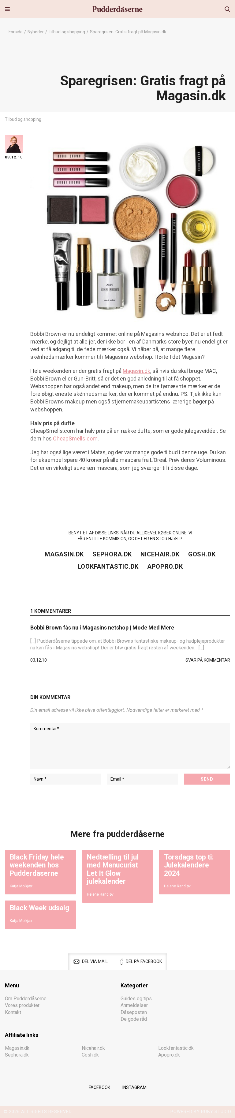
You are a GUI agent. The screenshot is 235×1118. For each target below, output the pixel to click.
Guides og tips (136, 998)
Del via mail (95, 961)
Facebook (99, 1087)
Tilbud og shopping (67, 31)
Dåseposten (134, 1012)
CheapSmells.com (75, 438)
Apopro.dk (165, 566)
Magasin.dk (136, 371)
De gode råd (134, 1019)
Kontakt (13, 1012)
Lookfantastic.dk (108, 566)
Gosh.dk (202, 554)
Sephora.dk (112, 554)
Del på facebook (144, 961)
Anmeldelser (134, 1005)
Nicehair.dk (160, 554)
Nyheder (36, 31)
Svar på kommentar (207, 660)
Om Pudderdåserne (26, 998)
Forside (16, 31)
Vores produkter (22, 1005)
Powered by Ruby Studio (200, 1111)
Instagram (134, 1087)
